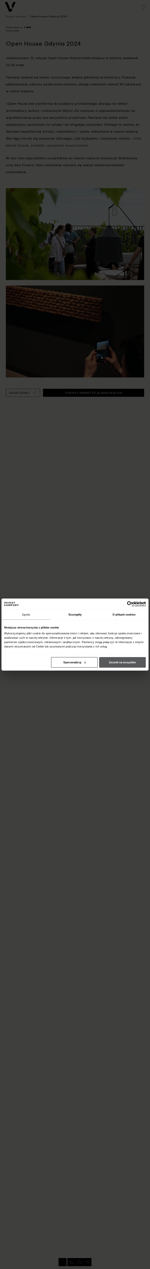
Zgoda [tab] (26, 614)
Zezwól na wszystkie (122, 662)
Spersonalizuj (72, 662)
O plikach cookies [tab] (124, 614)
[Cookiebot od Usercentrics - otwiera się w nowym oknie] (130, 604)
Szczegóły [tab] (75, 614)
